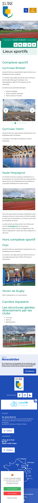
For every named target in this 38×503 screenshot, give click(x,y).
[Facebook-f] (19, 395)
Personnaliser (12, 498)
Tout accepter (12, 489)
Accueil (15, 40)
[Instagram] (25, 395)
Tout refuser (12, 493)
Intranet (24, 497)
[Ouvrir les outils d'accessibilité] (36, 400)
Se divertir (22, 40)
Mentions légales (27, 494)
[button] (16, 45)
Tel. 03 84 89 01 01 (9, 417)
